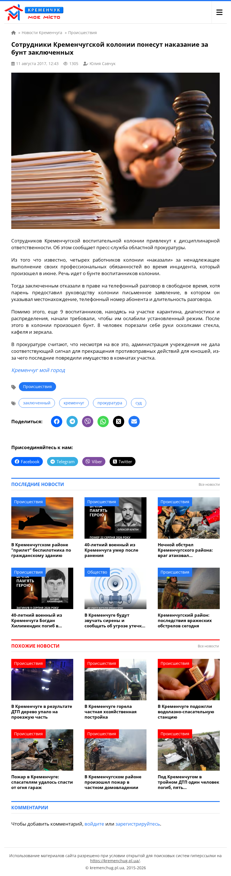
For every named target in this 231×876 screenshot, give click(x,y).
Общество (97, 572)
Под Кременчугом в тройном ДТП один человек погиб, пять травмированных (188, 782)
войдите (94, 824)
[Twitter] (118, 421)
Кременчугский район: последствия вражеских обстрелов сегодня (185, 620)
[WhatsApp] (103, 421)
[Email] (134, 421)
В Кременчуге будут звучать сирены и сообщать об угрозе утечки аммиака (115, 620)
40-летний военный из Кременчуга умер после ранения (111, 550)
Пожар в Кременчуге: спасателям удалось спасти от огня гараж (42, 782)
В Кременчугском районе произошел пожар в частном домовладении (113, 782)
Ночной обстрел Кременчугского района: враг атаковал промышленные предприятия (185, 550)
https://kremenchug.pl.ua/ (115, 860)
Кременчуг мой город (38, 370)
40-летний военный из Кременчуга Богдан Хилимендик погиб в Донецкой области (36, 620)
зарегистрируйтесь (137, 824)
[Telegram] (72, 421)
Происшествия (37, 386)
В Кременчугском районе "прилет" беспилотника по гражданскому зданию (41, 550)
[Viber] (87, 421)
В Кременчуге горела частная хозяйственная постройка (111, 712)
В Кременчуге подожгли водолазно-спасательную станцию (186, 712)
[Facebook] (56, 421)
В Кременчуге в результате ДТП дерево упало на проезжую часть (41, 712)
